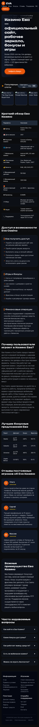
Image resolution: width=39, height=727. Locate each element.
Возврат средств (9, 707)
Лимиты (5, 705)
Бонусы (15, 6)
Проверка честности (28, 682)
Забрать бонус (14, 71)
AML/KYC (30, 720)
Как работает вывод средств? (19, 646)
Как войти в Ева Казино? (19, 629)
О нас (5, 680)
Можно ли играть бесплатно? (19, 662)
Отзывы (22, 6)
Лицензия (6, 689)
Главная (4, 6)
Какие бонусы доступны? (19, 637)
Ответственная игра (27, 680)
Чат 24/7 (23, 702)
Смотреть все (24, 86)
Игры (10, 6)
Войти (5, 9)
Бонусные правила (9, 702)
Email (22, 707)
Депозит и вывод (9, 699)
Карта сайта (9, 720)
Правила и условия (9, 682)
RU (36, 6)
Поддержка (30, 6)
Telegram (24, 704)
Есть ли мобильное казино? (19, 654)
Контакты (24, 709)
